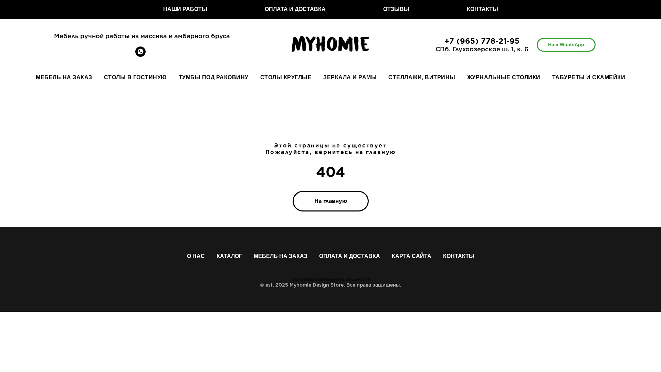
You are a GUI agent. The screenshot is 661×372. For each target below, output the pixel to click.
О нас (196, 256)
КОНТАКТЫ (482, 9)
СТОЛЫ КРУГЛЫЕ (286, 77)
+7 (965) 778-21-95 (482, 41)
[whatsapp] (140, 55)
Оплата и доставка (349, 256)
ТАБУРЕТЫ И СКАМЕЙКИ (589, 77)
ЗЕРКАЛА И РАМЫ (350, 77)
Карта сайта (411, 256)
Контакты (458, 256)
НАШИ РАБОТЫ (185, 9)
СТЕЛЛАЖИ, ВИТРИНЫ (421, 77)
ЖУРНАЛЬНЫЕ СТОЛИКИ (504, 77)
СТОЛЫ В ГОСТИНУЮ (135, 77)
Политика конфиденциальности (330, 279)
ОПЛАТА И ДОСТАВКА (295, 9)
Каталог (229, 256)
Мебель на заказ (280, 256)
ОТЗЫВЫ (396, 9)
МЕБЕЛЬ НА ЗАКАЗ (64, 77)
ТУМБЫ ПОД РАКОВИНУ (214, 77)
